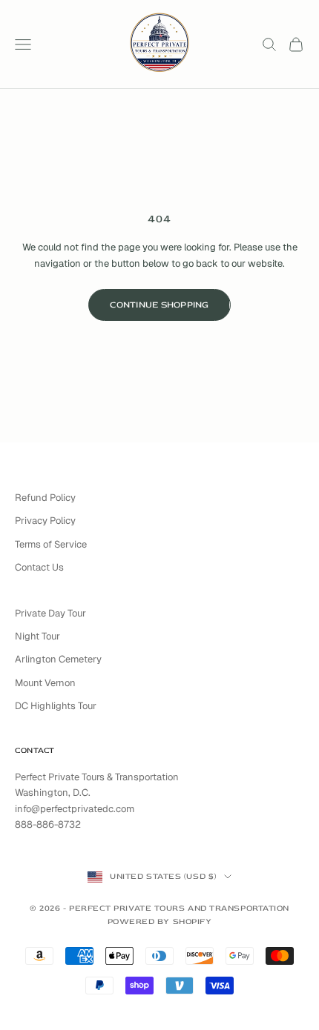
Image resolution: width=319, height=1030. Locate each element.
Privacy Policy (45, 520)
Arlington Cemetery (58, 659)
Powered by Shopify (160, 921)
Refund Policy (45, 497)
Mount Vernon (45, 683)
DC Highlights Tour (55, 706)
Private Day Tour (50, 613)
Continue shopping (159, 304)
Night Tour (37, 636)
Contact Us (39, 567)
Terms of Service (51, 544)
